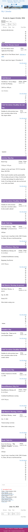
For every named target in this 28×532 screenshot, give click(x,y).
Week (7, 21)
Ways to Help (22, 1)
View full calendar (23, 63)
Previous (5, 27)
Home (6, 528)
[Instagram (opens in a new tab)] (14, 4)
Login (19, 2)
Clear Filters (23, 27)
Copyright (16, 528)
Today (9, 27)
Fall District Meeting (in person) (7, 500)
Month (3, 21)
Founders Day (4, 502)
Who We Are (9, 1)
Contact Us (10, 528)
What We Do (15, 1)
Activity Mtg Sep (5, 492)
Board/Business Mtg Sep (6, 498)
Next (13, 27)
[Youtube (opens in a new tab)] (16, 4)
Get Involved (10, 2)
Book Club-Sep (4, 496)
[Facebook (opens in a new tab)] (12, 4)
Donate (15, 2)
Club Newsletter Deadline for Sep (8, 494)
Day (11, 21)
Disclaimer (21, 528)
